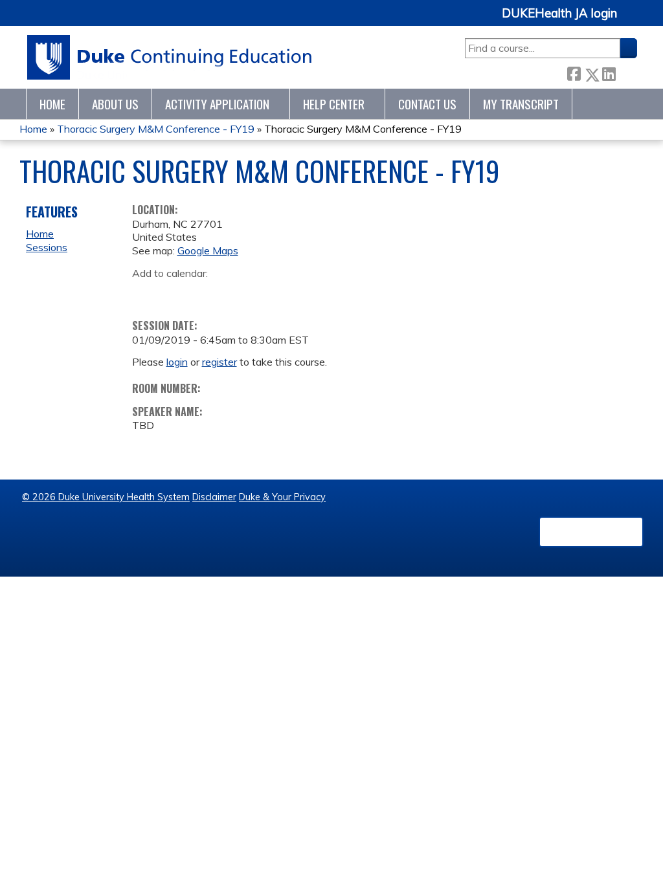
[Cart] (632, 20)
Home (52, 103)
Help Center (334, 103)
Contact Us (427, 103)
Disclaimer (214, 497)
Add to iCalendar (203, 292)
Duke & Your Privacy (282, 497)
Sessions (46, 247)
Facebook (573, 72)
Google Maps (207, 250)
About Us (115, 103)
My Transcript (521, 103)
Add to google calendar (145, 293)
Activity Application (217, 103)
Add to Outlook (234, 293)
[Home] (170, 57)
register (219, 361)
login (177, 361)
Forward (626, 72)
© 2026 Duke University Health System (106, 497)
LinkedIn (608, 72)
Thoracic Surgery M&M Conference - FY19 (155, 128)
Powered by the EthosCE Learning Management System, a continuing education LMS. (591, 531)
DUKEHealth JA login (559, 13)
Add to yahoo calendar (174, 293)
